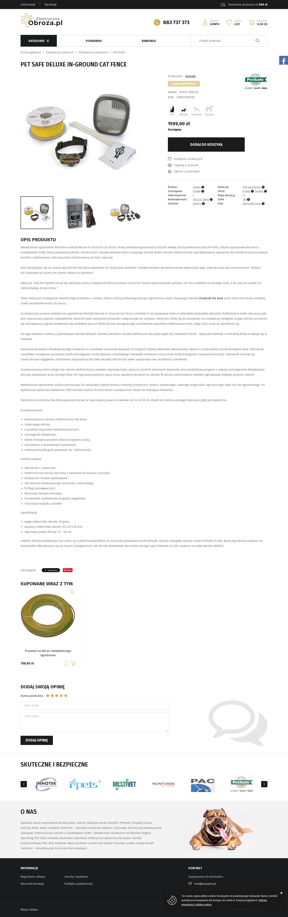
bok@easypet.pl (205, 883)
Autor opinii (31, 705)
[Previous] (24, 784)
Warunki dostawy (32, 883)
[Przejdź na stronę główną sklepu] (41, 20)
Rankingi (50, 4)
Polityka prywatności (78, 883)
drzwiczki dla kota (211, 298)
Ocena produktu (32, 696)
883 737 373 (176, 22)
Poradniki (94, 41)
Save (69, 570)
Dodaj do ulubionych (188, 159)
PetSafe (190, 76)
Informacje (28, 4)
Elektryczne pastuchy (93, 52)
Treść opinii (31, 716)
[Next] (264, 784)
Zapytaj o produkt (186, 165)
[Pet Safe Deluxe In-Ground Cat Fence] (81, 132)
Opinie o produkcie (186, 171)
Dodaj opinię (37, 740)
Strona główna (31, 52)
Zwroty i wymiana (76, 876)
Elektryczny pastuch (60, 52)
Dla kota (119, 52)
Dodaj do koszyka (206, 144)
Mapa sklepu (29, 909)
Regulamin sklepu (33, 876)
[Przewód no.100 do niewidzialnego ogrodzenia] (66, 663)
